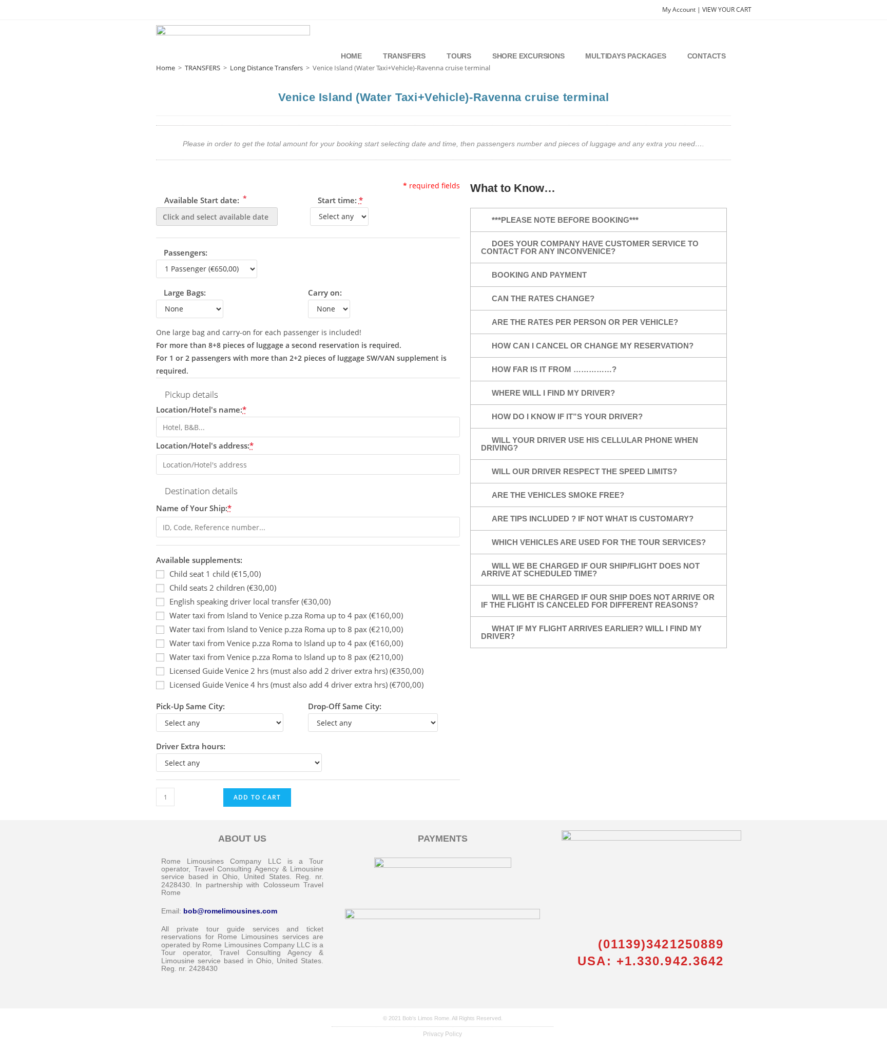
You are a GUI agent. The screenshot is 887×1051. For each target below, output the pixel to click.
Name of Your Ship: (194, 508)
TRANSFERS (202, 67)
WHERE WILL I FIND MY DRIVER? (553, 392)
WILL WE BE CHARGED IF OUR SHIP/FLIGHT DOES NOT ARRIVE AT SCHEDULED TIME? (590, 569)
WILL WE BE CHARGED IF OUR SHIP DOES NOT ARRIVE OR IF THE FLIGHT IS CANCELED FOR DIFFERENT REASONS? (598, 601)
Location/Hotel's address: (205, 445)
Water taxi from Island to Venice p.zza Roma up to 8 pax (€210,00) (286, 629)
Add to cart (257, 797)
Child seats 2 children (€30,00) (222, 587)
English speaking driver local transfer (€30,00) (250, 601)
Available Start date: (204, 199)
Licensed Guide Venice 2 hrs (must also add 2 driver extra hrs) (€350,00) (296, 671)
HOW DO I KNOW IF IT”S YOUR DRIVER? (567, 416)
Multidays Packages (625, 56)
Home (351, 56)
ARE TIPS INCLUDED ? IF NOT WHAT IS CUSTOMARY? (592, 518)
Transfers (404, 56)
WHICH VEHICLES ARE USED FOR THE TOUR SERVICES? (599, 542)
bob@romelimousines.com (230, 911)
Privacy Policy (442, 1034)
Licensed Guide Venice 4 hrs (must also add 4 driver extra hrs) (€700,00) (296, 684)
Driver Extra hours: (190, 746)
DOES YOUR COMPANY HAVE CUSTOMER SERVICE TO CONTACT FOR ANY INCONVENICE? (590, 247)
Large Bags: (185, 292)
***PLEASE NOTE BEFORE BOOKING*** (565, 220)
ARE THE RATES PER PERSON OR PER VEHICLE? (585, 322)
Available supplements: (199, 560)
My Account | (682, 9)
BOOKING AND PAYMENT (539, 274)
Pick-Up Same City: (190, 706)
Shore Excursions (528, 56)
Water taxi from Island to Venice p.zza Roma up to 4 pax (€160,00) (286, 615)
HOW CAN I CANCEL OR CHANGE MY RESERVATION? (592, 345)
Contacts (706, 56)
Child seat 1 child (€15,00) (215, 574)
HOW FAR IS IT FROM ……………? (554, 369)
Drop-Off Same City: (344, 706)
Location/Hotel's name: (201, 409)
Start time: (340, 200)
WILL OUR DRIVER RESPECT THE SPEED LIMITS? (584, 471)
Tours (459, 56)
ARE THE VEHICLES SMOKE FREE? (558, 495)
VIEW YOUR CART (726, 9)
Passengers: (185, 252)
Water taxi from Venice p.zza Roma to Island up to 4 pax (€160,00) (286, 643)
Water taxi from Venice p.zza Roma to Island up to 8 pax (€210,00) (286, 657)
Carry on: (325, 292)
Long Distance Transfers (266, 67)
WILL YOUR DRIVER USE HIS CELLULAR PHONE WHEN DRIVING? (589, 444)
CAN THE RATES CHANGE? (543, 298)
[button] (598, 219)
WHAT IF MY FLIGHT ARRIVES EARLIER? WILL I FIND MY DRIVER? (591, 632)
